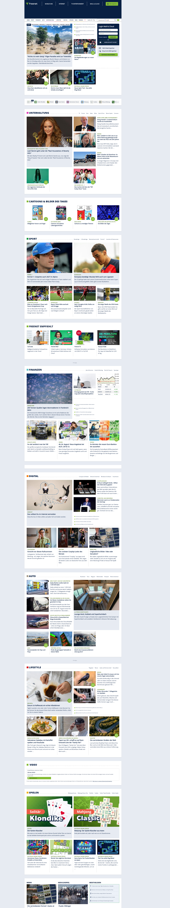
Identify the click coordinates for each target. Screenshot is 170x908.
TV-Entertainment (77, 4)
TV (79, 113)
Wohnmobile (100, 576)
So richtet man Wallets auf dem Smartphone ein (84, 524)
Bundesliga (76, 239)
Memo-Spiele (109, 113)
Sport (33, 238)
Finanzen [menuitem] (38, 20)
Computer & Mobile (84, 476)
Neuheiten (82, 576)
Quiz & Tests (101, 113)
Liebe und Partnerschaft (105, 667)
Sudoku (96, 792)
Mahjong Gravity (72, 792)
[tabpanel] (49, 43)
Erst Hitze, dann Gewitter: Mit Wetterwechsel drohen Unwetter (103, 897)
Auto (32, 576)
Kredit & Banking (99, 370)
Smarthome (116, 476)
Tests (88, 576)
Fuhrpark (106, 576)
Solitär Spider (115, 792)
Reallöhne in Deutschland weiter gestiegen (83, 412)
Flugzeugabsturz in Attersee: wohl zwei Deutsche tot (85, 24)
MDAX (100, 392)
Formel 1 (102, 239)
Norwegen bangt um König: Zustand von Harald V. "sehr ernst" (85, 35)
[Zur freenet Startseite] (31, 3)
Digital (34, 476)
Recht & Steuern (108, 370)
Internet (62, 4)
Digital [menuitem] (65, 20)
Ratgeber (91, 667)
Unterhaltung (39, 112)
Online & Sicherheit (95, 476)
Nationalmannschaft (94, 239)
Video (91, 113)
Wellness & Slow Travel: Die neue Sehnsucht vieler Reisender (87, 712)
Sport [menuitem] (32, 20)
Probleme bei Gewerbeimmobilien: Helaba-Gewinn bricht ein (85, 405)
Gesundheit (116, 667)
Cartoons (116, 113)
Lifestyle (35, 667)
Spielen (34, 792)
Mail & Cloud (94, 4)
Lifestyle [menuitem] (58, 20)
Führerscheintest (114, 576)
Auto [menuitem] (43, 20)
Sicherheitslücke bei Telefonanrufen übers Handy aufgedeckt (85, 31)
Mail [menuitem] (76, 20)
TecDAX (100, 394)
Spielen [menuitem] (71, 20)
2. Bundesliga (84, 239)
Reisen (96, 667)
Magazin (93, 576)
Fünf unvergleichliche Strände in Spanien (83, 710)
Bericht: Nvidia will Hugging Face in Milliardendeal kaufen (85, 409)
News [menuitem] (28, 20)
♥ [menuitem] (85, 20)
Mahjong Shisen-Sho (83, 792)
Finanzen (35, 369)
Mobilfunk (49, 4)
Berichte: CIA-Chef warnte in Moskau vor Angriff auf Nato (102, 889)
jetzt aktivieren (33, 778)
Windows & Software (106, 476)
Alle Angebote (113, 4)
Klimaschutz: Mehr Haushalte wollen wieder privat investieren (85, 415)
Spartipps (116, 370)
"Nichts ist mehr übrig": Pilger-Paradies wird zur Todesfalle (102, 886)
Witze (95, 113)
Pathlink (91, 792)
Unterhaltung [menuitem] (50, 20)
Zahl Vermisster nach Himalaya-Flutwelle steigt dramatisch (102, 900)
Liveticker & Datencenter (112, 239)
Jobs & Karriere (89, 370)
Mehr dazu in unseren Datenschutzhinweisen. (102, 781)
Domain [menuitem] (81, 20)
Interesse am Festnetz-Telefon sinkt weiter (83, 521)
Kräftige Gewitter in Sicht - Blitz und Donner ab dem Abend (85, 27)
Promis (83, 113)
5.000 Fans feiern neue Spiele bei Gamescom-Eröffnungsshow (87, 519)
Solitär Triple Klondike (105, 792)
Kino (87, 113)
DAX (99, 389)
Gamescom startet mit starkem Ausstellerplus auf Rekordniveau (87, 516)
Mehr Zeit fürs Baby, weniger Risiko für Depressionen (102, 893)
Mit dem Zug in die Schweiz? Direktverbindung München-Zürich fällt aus (89, 707)
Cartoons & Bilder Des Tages (48, 201)
